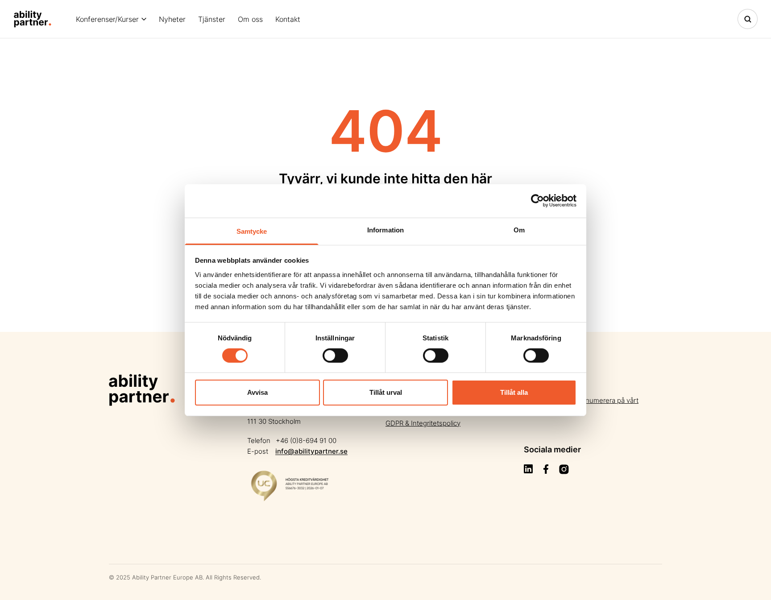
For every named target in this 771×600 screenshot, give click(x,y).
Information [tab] (385, 229)
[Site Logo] (32, 19)
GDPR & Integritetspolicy (423, 423)
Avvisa (257, 392)
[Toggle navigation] (748, 19)
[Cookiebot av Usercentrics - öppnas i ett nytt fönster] (537, 200)
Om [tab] (519, 229)
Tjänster (211, 19)
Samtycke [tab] (251, 231)
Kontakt (287, 19)
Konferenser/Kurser (107, 19)
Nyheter (172, 19)
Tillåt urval (385, 392)
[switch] (335, 355)
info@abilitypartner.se (311, 451)
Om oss (250, 19)
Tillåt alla (514, 392)
